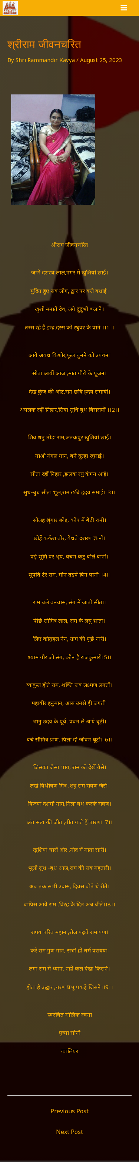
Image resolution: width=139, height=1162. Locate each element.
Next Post (69, 1132)
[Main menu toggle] (124, 8)
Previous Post (69, 1111)
